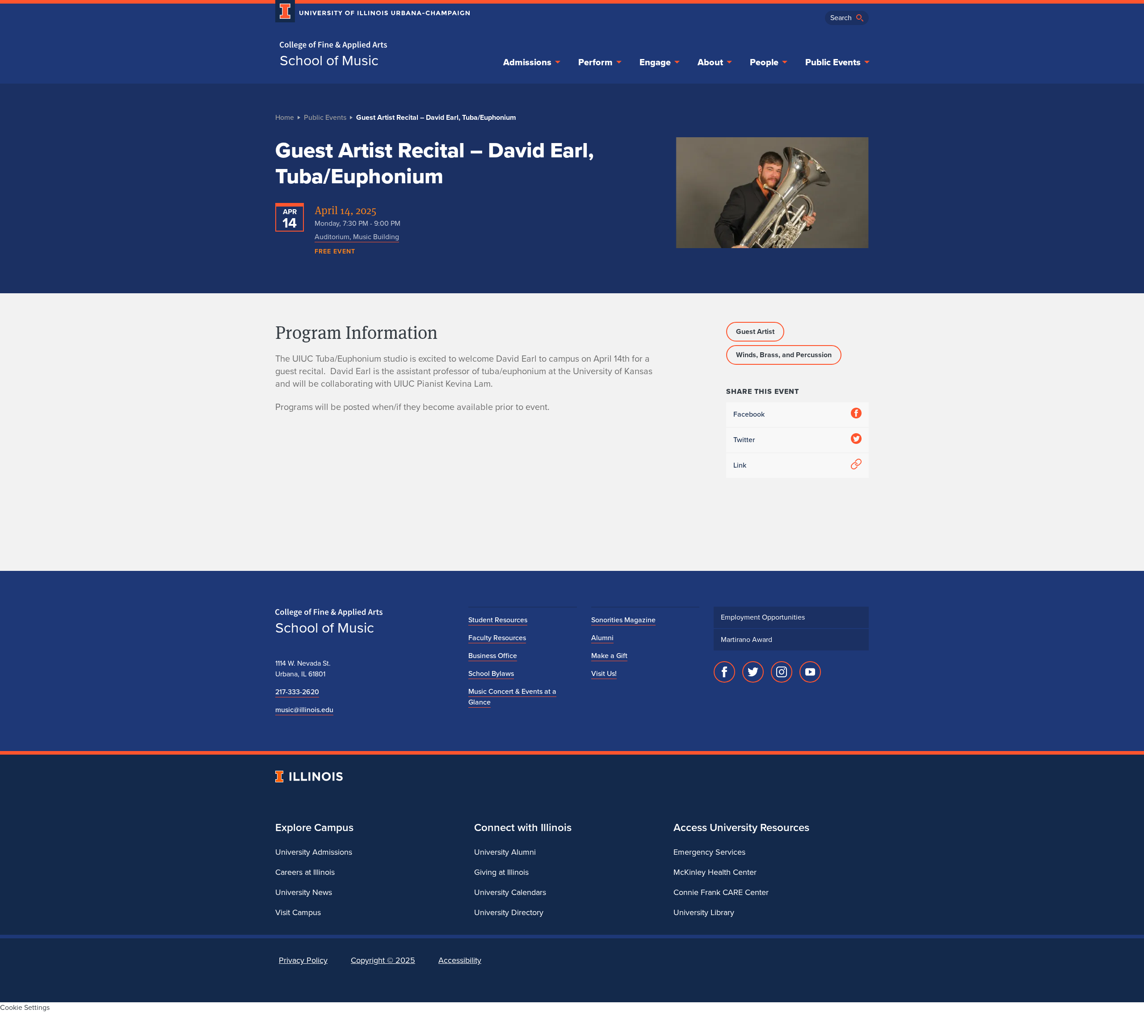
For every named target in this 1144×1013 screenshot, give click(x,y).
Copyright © (383, 960)
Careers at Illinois (305, 872)
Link (739, 465)
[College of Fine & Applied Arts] (369, 45)
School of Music (329, 60)
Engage (655, 62)
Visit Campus (298, 912)
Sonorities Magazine (623, 620)
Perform (595, 62)
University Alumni (505, 852)
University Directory (508, 912)
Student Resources (497, 620)
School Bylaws (491, 673)
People (764, 62)
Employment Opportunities (763, 617)
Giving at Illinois (501, 872)
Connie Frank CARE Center (721, 892)
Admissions (527, 62)
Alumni (602, 638)
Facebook (749, 414)
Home (284, 117)
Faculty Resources (497, 638)
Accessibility (459, 960)
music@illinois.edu (304, 710)
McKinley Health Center (715, 872)
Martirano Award (746, 639)
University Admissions (313, 852)
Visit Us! (604, 673)
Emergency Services (709, 852)
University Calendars (510, 892)
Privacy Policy (303, 960)
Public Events (833, 62)
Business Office (492, 655)
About (710, 62)
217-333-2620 (297, 692)
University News (303, 892)
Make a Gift (609, 655)
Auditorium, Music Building (357, 237)
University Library (703, 912)
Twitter (744, 440)
